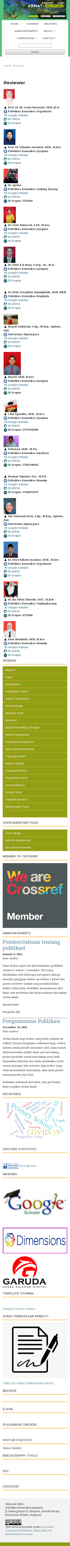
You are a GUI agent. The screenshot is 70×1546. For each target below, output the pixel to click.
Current (32, 23)
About (48, 31)
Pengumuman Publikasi (31, 1021)
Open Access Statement (19, 749)
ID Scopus (14, 123)
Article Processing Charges (22, 727)
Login (61, 2)
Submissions (26, 38)
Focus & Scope (14, 706)
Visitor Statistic (14, 763)
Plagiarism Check (16, 777)
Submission (12, 684)
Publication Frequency (19, 741)
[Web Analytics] (10, 1166)
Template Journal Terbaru (19, 1308)
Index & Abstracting (18, 840)
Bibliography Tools (17, 806)
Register (47, 2)
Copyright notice (15, 756)
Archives (50, 23)
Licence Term (13, 792)
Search (35, 52)
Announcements (26, 31)
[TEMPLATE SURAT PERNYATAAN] (35, 1349)
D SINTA (14, 304)
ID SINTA (13, 119)
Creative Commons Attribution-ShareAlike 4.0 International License (29, 1530)
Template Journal (16, 799)
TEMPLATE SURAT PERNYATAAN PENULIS (28, 1383)
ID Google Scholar (16, 115)
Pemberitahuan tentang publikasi (31, 944)
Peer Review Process (18, 847)
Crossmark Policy (16, 770)
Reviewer (11, 720)
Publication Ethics (16, 691)
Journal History (15, 785)
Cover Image (13, 833)
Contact (49, 38)
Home (15, 23)
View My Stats (27, 1166)
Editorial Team (14, 713)
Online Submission (17, 734)
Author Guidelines (17, 698)
